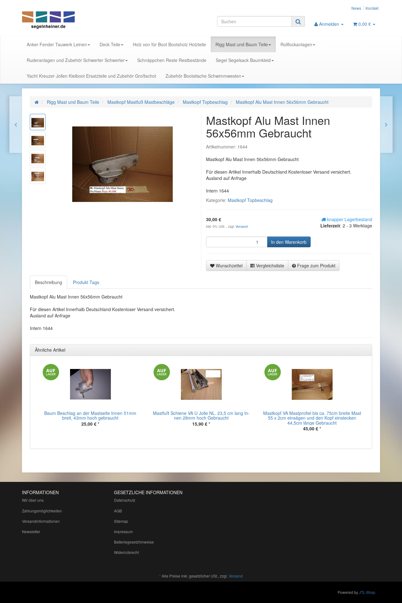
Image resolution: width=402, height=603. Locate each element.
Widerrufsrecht (126, 552)
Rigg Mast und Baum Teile (241, 44)
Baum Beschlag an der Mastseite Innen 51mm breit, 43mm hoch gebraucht (90, 415)
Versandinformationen (41, 521)
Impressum (123, 531)
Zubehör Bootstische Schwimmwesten (203, 76)
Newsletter (31, 531)
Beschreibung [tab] (48, 282)
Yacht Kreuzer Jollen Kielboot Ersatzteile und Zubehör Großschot (91, 76)
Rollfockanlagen (296, 44)
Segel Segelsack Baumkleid (243, 60)
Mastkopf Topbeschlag (250, 200)
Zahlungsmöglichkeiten (42, 510)
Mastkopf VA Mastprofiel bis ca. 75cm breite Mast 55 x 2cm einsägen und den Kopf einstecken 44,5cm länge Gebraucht (312, 418)
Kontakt (372, 8)
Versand (242, 226)
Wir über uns (33, 500)
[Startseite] (37, 102)
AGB (118, 510)
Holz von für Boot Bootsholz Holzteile (169, 44)
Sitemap (121, 521)
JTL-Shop (367, 592)
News (356, 8)
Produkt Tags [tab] (86, 282)
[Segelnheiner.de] (78, 20)
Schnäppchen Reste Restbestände (171, 60)
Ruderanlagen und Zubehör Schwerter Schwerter (76, 60)
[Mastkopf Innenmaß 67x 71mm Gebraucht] (15, 124)
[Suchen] (298, 21)
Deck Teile (110, 44)
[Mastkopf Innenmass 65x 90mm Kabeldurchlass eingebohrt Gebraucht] (386, 124)
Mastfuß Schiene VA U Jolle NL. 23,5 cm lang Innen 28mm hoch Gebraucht (201, 415)
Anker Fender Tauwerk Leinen (57, 44)
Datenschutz (124, 500)
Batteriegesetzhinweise (134, 541)
